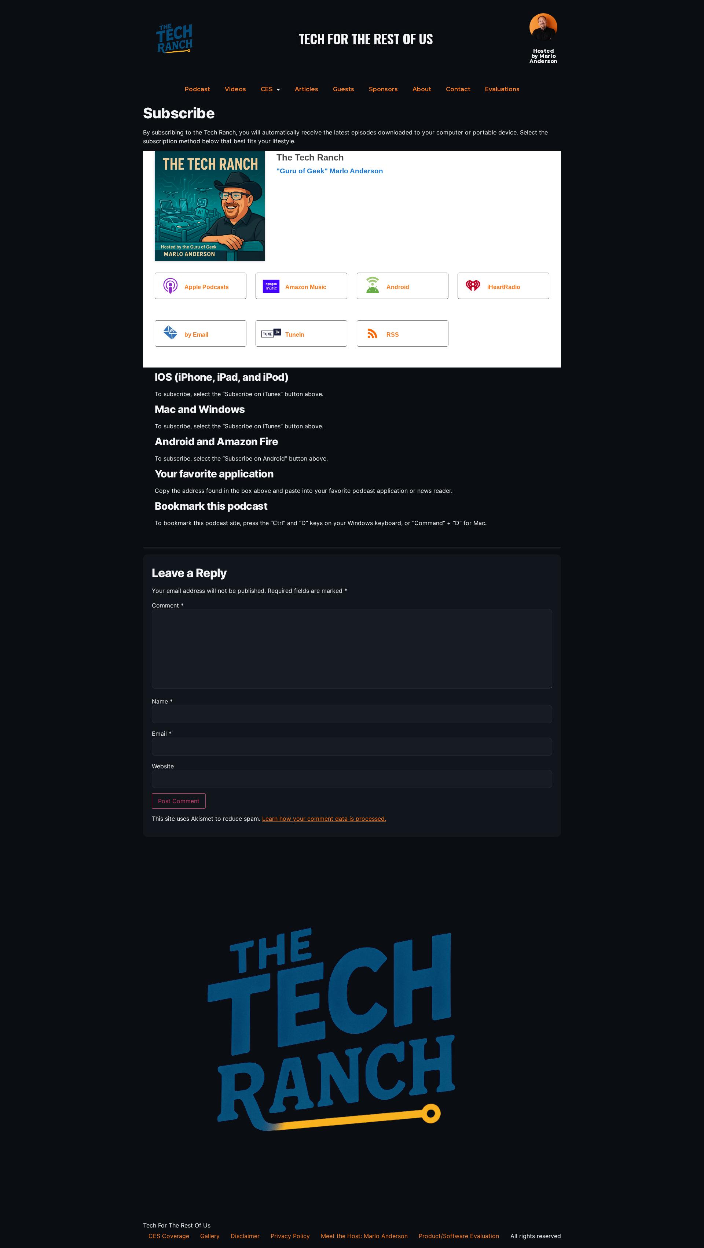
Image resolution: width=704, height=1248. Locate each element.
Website (163, 766)
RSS (392, 335)
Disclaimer (245, 1236)
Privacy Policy (290, 1236)
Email (162, 733)
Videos (235, 89)
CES (267, 89)
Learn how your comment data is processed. (324, 818)
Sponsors (383, 89)
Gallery (210, 1236)
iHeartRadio (503, 287)
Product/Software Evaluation (459, 1236)
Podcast (197, 89)
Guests (343, 89)
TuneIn (294, 335)
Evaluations (502, 89)
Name (162, 701)
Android (397, 287)
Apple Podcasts (206, 287)
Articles (306, 89)
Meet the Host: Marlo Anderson (364, 1236)
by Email (196, 335)
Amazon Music (305, 287)
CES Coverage (168, 1236)
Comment (168, 605)
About (421, 89)
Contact (458, 89)
